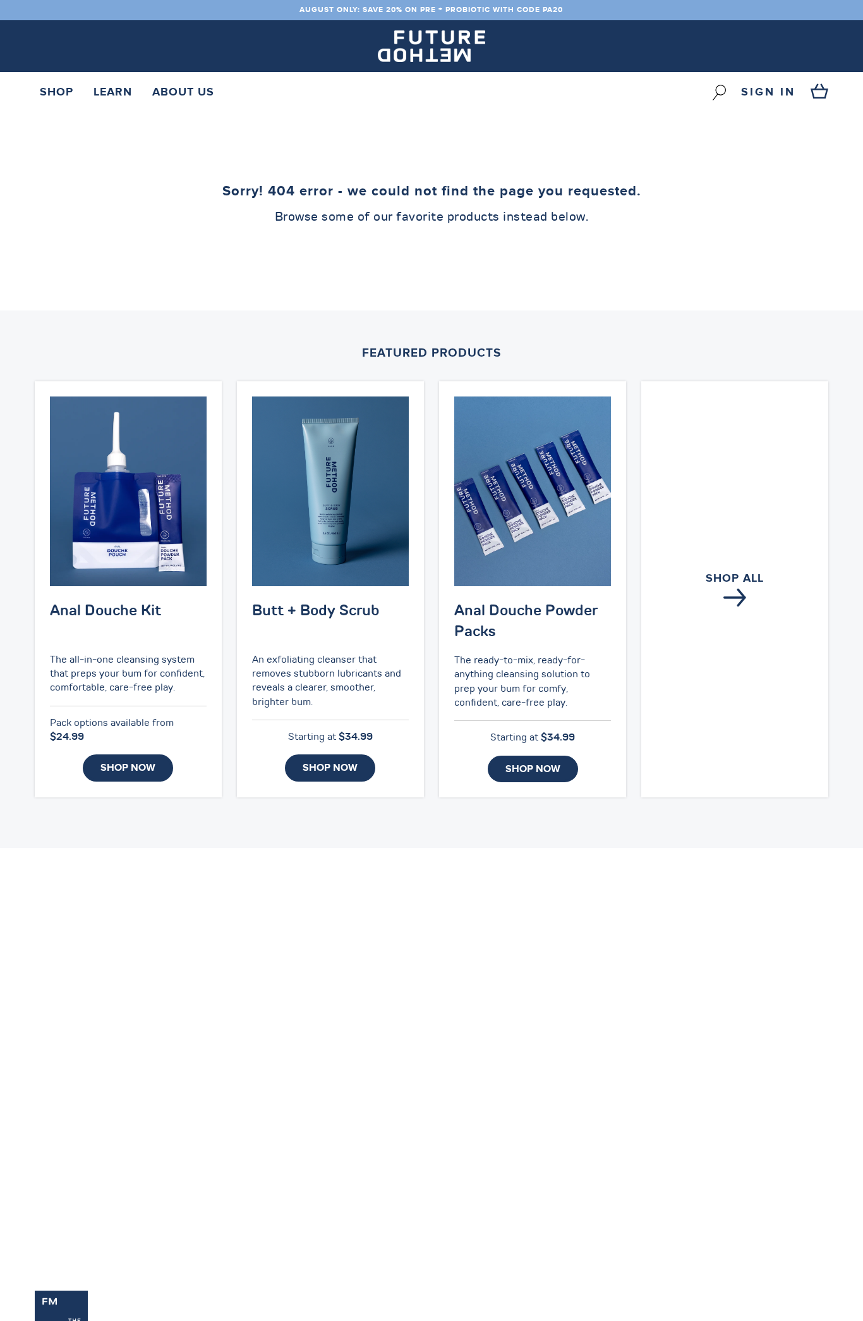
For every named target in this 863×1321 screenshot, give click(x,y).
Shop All (735, 579)
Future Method (431, 46)
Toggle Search (719, 92)
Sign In (768, 92)
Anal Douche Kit (105, 611)
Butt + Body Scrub (316, 611)
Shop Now (127, 767)
